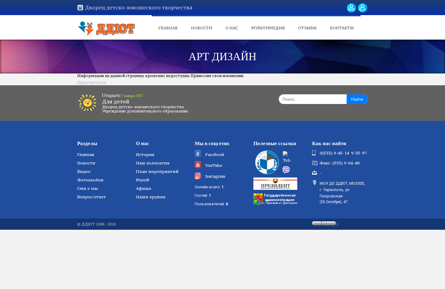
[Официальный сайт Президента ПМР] (276, 183)
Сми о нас (87, 188)
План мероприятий (157, 171)
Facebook (214, 154)
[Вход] (351, 8)
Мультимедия (268, 28)
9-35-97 (359, 153)
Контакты (342, 28)
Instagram (215, 176)
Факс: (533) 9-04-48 (340, 163)
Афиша (143, 188)
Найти (357, 99)
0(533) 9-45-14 (334, 153)
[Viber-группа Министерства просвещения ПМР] (295, 170)
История (145, 154)
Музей (142, 180)
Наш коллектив (153, 163)
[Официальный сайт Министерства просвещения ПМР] (266, 162)
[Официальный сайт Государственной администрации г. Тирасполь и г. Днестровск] (276, 198)
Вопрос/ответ (91, 197)
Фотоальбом (90, 180)
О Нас (232, 28)
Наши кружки (151, 197)
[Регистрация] (363, 8)
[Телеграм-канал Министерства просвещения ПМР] (295, 157)
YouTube (213, 165)
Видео (84, 171)
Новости (201, 28)
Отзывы (307, 28)
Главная (168, 28)
